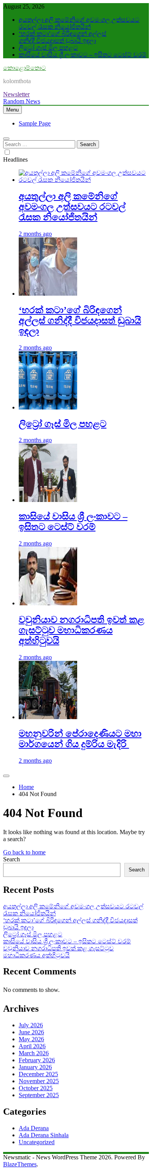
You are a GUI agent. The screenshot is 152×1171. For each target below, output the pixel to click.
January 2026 (35, 1067)
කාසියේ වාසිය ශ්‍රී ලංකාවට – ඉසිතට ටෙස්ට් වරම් (83, 54)
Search (11, 859)
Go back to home (24, 852)
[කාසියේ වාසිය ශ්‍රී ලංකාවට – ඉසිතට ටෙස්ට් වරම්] (48, 500)
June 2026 (31, 1032)
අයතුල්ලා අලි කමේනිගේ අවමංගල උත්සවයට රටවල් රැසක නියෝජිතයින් (79, 23)
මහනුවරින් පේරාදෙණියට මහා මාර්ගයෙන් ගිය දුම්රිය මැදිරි (80, 738)
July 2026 (31, 1025)
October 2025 (36, 1088)
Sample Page (35, 123)
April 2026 (32, 1046)
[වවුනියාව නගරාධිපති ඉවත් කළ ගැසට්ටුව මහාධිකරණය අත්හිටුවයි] (48, 603)
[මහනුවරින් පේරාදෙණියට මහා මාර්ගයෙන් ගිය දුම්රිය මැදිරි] (48, 717)
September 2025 (39, 1095)
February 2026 (37, 1060)
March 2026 (34, 1053)
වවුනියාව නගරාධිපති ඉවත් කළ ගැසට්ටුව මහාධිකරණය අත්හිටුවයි (81, 630)
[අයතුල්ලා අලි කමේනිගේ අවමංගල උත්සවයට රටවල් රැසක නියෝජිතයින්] (84, 179)
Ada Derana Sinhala (44, 1135)
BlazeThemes (20, 1164)
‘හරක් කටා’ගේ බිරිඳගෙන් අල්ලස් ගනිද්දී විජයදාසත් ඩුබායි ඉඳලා (62, 37)
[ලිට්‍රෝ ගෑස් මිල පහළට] (48, 407)
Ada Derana (34, 1128)
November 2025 (39, 1081)
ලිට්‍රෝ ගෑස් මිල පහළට (48, 47)
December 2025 (38, 1074)
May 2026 (31, 1039)
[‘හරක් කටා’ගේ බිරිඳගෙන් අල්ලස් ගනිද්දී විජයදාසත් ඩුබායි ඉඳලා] (48, 293)
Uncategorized (37, 1142)
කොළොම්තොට (24, 67)
